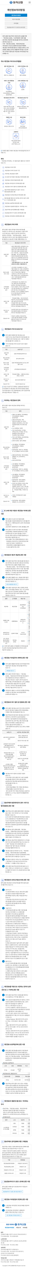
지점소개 (18, 1227)
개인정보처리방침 (16, 15)
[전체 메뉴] (30, 2)
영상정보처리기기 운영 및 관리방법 (16, 27)
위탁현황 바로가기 (10, 671)
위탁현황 (16, 23)
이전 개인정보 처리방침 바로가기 (13, 1215)
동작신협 (10, 1)
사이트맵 (25, 1227)
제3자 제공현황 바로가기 (11, 584)
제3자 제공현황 (16, 19)
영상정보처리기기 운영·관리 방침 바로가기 (12, 1191)
